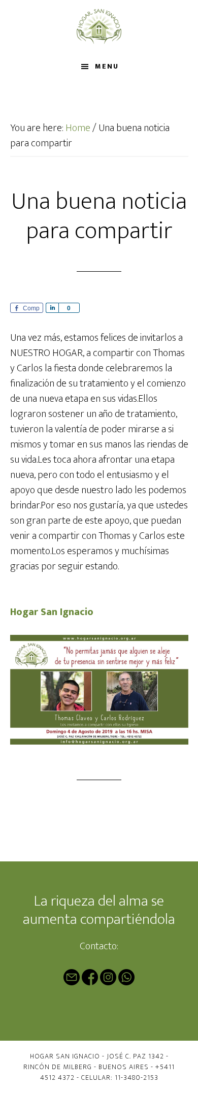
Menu (107, 66)
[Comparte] (52, 308)
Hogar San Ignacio (99, 27)
